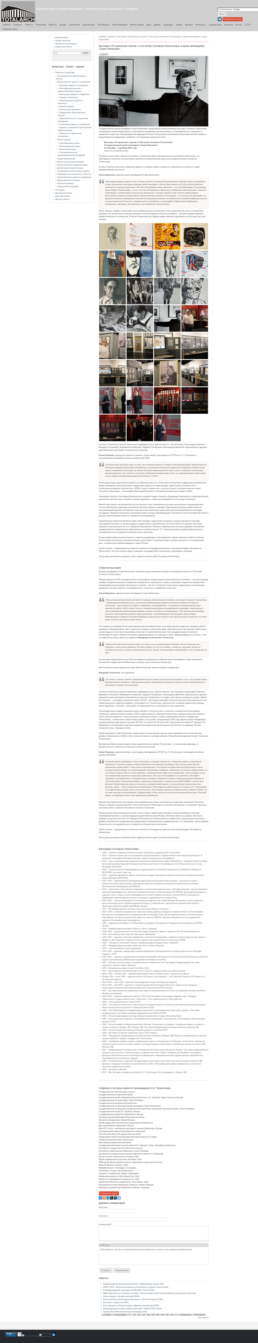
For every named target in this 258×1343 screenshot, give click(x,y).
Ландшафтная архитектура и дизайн (73, 171)
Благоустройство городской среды (72, 165)
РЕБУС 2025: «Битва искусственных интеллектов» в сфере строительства (135, 1287)
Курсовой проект (62, 196)
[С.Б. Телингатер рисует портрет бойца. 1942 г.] (112, 331)
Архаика (189, 24)
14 (139, 1315)
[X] (111, 1198)
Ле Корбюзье (103, 24)
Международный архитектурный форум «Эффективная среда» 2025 (133, 1284)
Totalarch (7, 24)
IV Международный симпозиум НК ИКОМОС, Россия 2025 (128, 1290)
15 (144, 1315)
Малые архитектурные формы (70, 162)
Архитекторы (89, 24)
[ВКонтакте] (100, 1198)
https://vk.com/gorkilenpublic (116, 151)
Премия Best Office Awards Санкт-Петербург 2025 (125, 1312)
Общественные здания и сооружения (73, 82)
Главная (102, 37)
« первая (108, 1315)
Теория (179, 24)
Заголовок (103, 1216)
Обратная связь (10, 29)
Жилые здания (137, 24)
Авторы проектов (62, 40)
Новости (29, 24)
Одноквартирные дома (69, 143)
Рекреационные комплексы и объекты (74, 174)
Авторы (62, 24)
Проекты (53, 24)
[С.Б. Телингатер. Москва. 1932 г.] (112, 304)
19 (163, 1315)
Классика (228, 24)
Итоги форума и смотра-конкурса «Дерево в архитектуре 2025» (131, 1305)
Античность (200, 24)
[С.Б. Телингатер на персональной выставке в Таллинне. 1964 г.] (167, 331)
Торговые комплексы (68, 97)
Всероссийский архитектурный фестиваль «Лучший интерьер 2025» (133, 1299)
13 (135, 1315)
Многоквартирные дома (69, 146)
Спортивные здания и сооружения (74, 124)
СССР (247, 24)
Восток (239, 24)
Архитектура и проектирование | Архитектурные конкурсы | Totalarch (87, 8)
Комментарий (105, 1224)
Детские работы (62, 199)
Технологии (40, 24)
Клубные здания (66, 106)
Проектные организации (66, 44)
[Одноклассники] (104, 1198)
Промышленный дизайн (67, 186)
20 (168, 1315)
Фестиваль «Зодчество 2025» (116, 1302)
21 (172, 1315)
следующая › (186, 1315)
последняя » (200, 1315)
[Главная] (18, 11)
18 (158, 1315)
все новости (203, 1317)
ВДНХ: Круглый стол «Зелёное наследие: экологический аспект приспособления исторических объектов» (149, 1293)
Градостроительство (66, 159)
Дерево (157, 24)
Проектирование (119, 24)
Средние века (215, 24)
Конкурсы (17, 24)
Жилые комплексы (67, 149)
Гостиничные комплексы (70, 109)
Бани (148, 24)
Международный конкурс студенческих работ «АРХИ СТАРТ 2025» (132, 1308)
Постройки (60, 190)
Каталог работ (61, 37)
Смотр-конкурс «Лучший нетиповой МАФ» (121, 1296)
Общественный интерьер (68, 180)
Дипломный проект (63, 193)
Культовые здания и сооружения (73, 85)
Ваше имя (103, 1207)
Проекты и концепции (64, 72)
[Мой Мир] (108, 1198)
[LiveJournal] (115, 1198)
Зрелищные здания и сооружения (74, 94)
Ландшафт (168, 24)
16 (149, 1315)
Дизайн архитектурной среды (70, 168)
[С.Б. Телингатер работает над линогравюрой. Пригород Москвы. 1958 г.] (140, 331)
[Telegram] (119, 1198)
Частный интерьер (65, 183)
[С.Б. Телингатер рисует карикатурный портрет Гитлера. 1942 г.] (194, 304)
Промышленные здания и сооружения (74, 177)
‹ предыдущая (120, 1315)
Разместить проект (63, 47)
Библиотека (74, 24)
